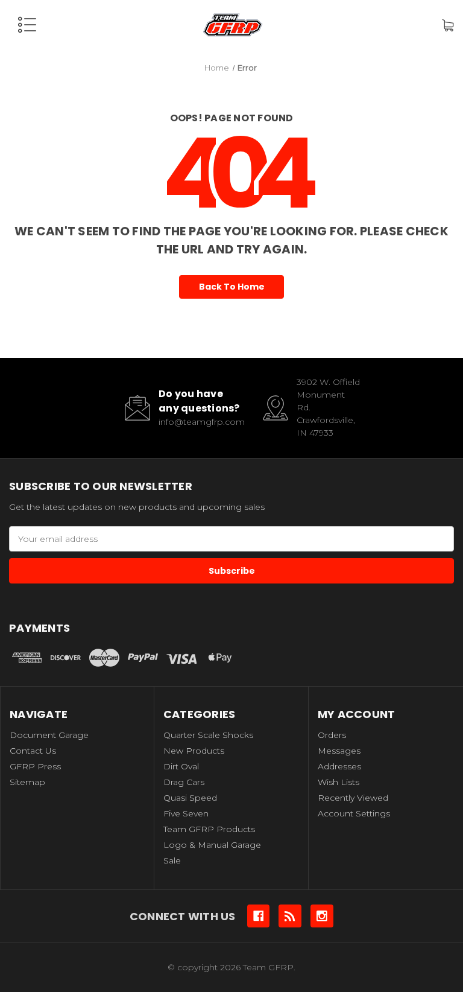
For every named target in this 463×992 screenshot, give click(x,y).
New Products (193, 750)
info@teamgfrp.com (202, 421)
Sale (172, 860)
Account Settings (354, 813)
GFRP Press (35, 766)
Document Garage (49, 735)
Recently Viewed (353, 797)
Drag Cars (183, 782)
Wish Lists (338, 782)
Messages (339, 750)
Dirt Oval (181, 766)
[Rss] (290, 916)
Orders (332, 735)
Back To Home (232, 287)
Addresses (339, 766)
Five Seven (186, 813)
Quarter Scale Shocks (208, 735)
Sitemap (27, 782)
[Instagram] (321, 916)
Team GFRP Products (209, 829)
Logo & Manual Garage (212, 844)
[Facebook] (258, 916)
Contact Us (33, 750)
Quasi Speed (190, 797)
